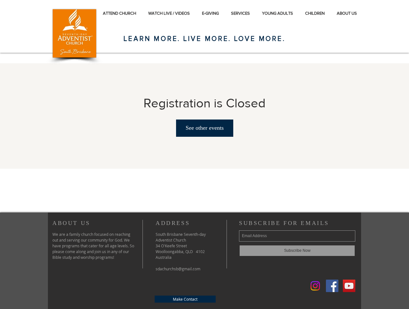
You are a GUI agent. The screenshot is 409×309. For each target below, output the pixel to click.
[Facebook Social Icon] (332, 286)
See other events (205, 128)
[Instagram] (315, 286)
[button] (353, 13)
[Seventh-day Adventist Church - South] (349, 286)
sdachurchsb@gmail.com (178, 268)
